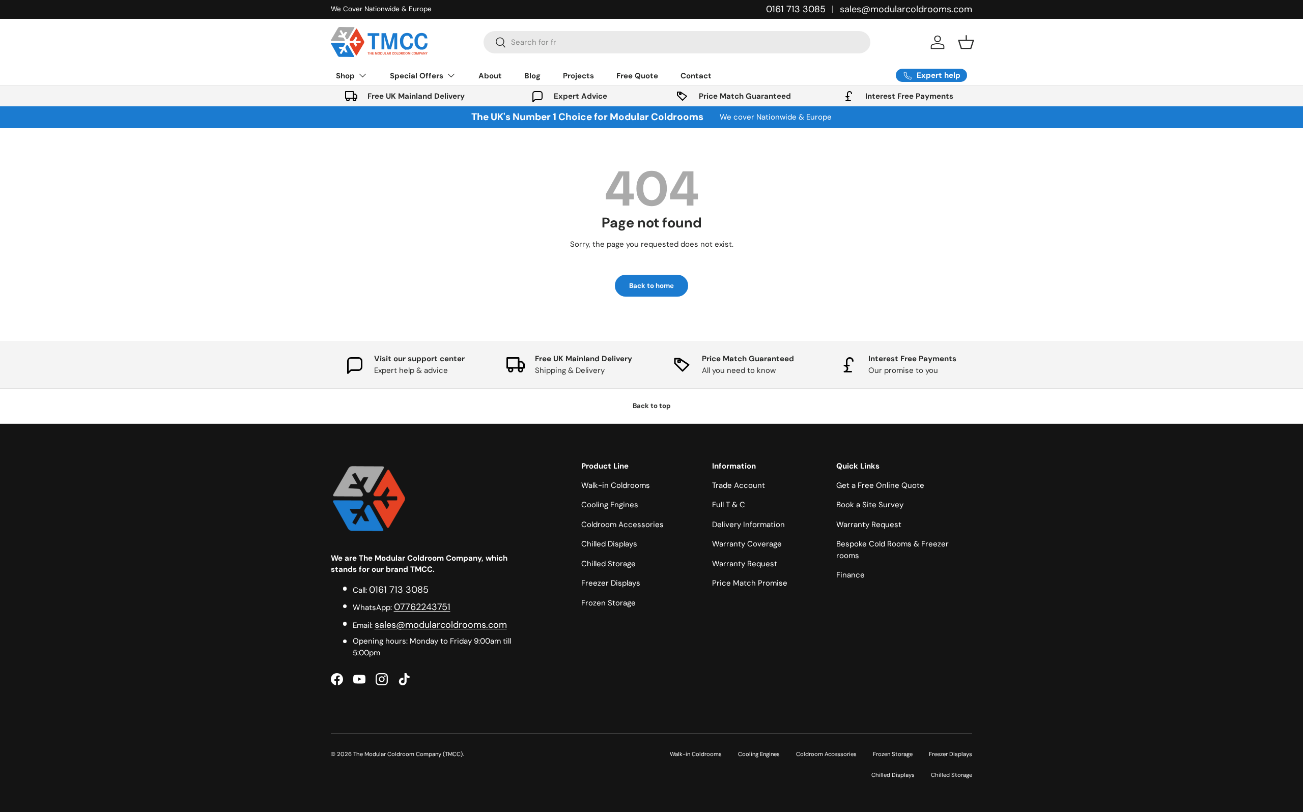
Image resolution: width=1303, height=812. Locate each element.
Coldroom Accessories (622, 524)
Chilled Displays (609, 544)
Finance (850, 575)
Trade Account (738, 485)
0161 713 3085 (796, 9)
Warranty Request (744, 564)
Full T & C (728, 505)
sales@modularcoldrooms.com (906, 9)
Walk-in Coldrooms (615, 485)
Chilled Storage (608, 564)
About (490, 76)
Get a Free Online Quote (880, 485)
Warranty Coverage (747, 544)
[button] (966, 42)
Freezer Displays (610, 583)
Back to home (651, 285)
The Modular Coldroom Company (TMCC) (408, 754)
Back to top (652, 405)
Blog (532, 76)
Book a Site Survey (869, 505)
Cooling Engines (609, 505)
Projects (578, 76)
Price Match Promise (749, 583)
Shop (345, 76)
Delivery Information (748, 524)
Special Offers (416, 76)
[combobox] (677, 42)
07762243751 (422, 607)
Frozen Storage (608, 603)
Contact (696, 76)
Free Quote (637, 76)
